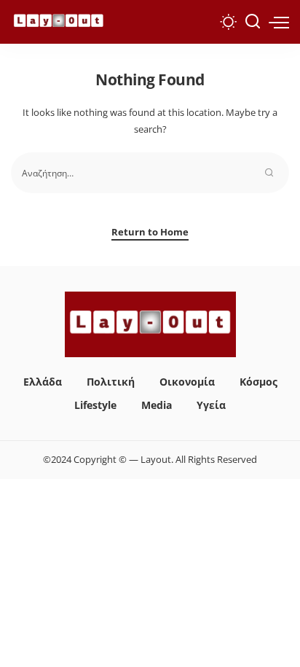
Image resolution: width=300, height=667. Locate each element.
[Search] (252, 22)
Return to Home (150, 231)
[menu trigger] (279, 22)
